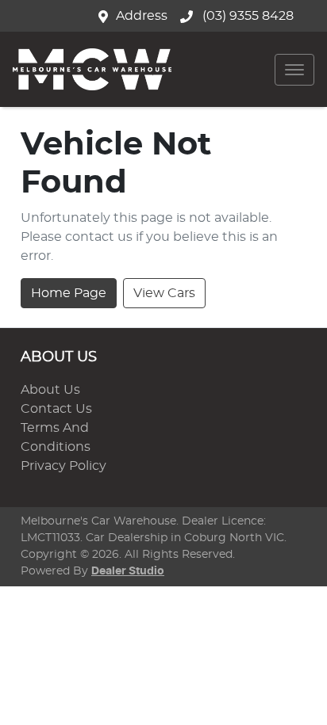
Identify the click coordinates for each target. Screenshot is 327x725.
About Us (50, 389)
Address (141, 16)
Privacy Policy (63, 466)
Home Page (68, 293)
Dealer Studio (127, 571)
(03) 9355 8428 (246, 16)
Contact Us (56, 409)
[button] (294, 70)
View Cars (164, 293)
